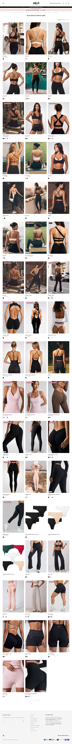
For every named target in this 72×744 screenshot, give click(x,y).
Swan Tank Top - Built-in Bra (30, 414)
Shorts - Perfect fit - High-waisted (31, 693)
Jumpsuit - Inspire (51, 295)
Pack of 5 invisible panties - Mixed (8, 574)
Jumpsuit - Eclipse (28, 295)
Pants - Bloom (27, 574)
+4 (54, 497)
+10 (54, 656)
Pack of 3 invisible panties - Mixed (53, 534)
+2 (9, 138)
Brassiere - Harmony (51, 135)
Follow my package (33, 718)
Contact (31, 716)
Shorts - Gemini (28, 653)
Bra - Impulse (5, 175)
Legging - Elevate (6, 454)
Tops (32, 12)
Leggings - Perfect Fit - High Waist (54, 494)
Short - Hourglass (51, 653)
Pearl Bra (49, 215)
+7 (54, 337)
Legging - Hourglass (6, 494)
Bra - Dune (50, 95)
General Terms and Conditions (35, 725)
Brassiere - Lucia (5, 215)
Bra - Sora (4, 295)
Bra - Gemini (27, 135)
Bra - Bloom (5, 95)
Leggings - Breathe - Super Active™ (54, 414)
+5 (9, 497)
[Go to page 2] (38, 700)
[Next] (48, 7)
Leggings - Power (6, 534)
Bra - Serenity (50, 255)
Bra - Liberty (27, 175)
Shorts (45, 12)
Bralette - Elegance (6, 135)
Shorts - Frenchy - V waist (7, 653)
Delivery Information (33, 721)
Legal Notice (32, 723)
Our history (32, 714)
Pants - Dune (50, 574)
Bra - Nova (27, 215)
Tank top (49, 374)
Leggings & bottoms (38, 12)
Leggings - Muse (28, 494)
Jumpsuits (50, 12)
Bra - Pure (4, 255)
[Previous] (23, 7)
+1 (54, 616)
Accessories (56, 12)
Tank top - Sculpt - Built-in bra (30, 374)
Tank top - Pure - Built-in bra (7, 374)
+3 (9, 457)
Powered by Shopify (14, 739)
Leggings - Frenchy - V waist (52, 454)
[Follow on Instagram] (3, 735)
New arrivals (21, 12)
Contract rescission (33, 730)
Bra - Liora (49, 175)
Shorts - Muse (5, 693)
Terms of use (32, 728)
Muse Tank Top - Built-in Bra (7, 414)
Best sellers (15, 12)
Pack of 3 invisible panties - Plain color (31, 534)
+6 (9, 178)
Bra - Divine (27, 95)
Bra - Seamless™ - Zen (29, 255)
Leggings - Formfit (28, 454)
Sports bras (27, 12)
